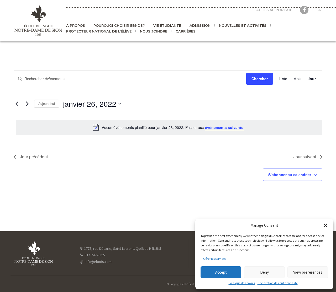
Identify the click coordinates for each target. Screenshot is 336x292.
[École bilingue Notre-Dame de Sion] (38, 20)
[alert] (169, 127)
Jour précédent (34, 157)
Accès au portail (274, 10)
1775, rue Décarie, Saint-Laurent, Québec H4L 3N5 (122, 248)
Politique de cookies (242, 283)
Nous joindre (153, 31)
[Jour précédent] (17, 104)
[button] (325, 225)
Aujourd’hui (46, 103)
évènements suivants (224, 127)
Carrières (186, 31)
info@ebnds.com (96, 261)
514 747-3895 (94, 255)
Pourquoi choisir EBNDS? (119, 26)
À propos (75, 26)
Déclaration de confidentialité (278, 283)
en (319, 10)
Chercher (259, 78)
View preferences (307, 272)
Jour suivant (304, 157)
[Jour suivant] (27, 104)
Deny (264, 272)
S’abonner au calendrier (289, 174)
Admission (200, 26)
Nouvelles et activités (242, 26)
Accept (221, 272)
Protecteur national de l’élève (99, 31)
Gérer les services (214, 259)
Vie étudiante (167, 26)
